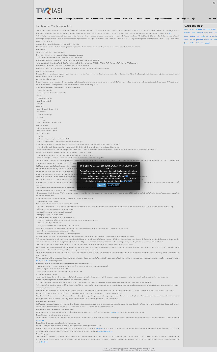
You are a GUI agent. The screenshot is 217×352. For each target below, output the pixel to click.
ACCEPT (101, 185)
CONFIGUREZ (126, 181)
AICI (127, 176)
